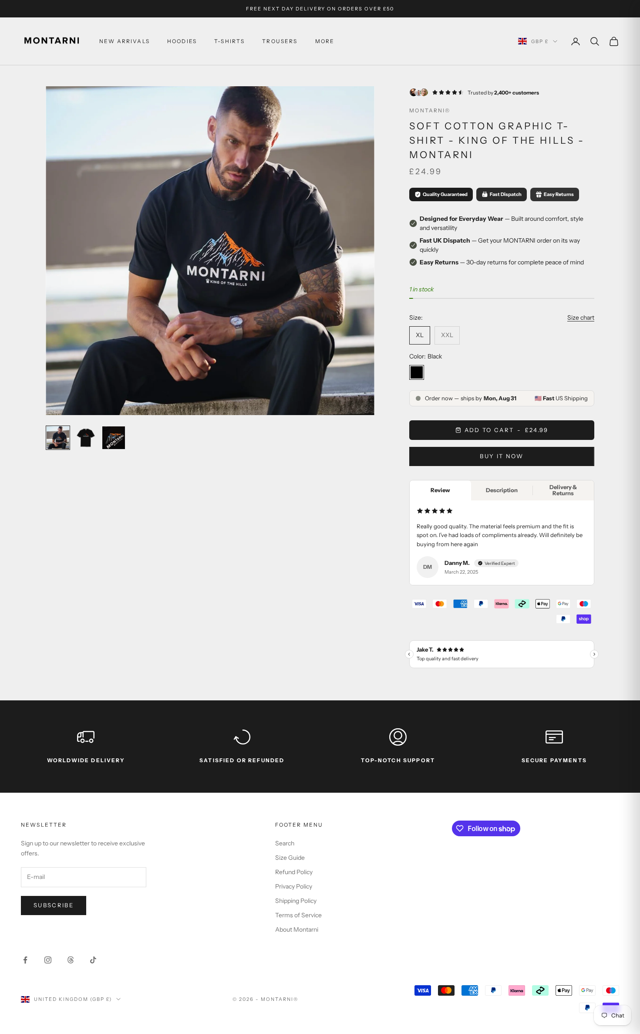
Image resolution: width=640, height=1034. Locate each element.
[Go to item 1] (58, 438)
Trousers (279, 41)
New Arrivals (124, 41)
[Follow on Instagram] (48, 960)
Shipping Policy (296, 901)
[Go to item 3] (113, 438)
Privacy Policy (293, 886)
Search (284, 843)
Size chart (580, 317)
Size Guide (290, 858)
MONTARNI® (429, 110)
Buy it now (501, 456)
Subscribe (54, 905)
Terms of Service (298, 915)
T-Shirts (229, 41)
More (325, 41)
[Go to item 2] (86, 438)
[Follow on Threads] (70, 960)
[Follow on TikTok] (93, 960)
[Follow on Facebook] (25, 960)
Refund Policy (294, 872)
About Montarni (296, 929)
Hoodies (182, 41)
